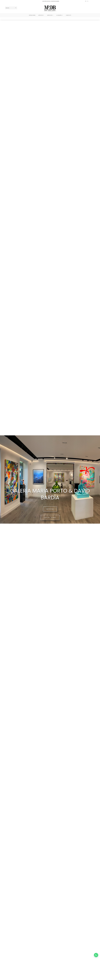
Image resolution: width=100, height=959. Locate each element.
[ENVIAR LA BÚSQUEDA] (16, 8)
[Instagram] (86, 1)
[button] (96, 955)
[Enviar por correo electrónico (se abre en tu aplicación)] (87, 1)
